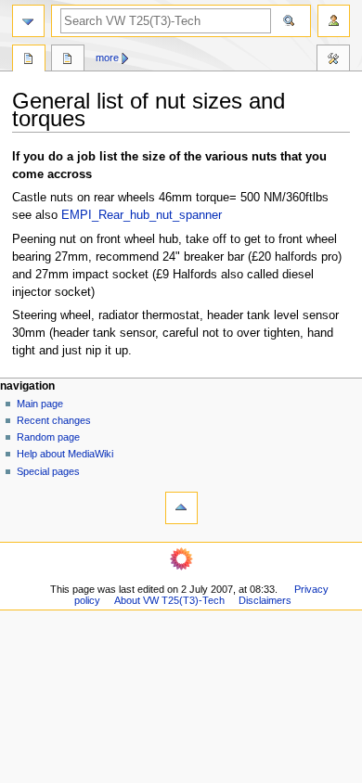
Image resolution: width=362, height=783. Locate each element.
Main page (40, 403)
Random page (48, 437)
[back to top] (181, 508)
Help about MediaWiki (65, 453)
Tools (333, 60)
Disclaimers (265, 600)
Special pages (48, 471)
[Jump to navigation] (28, 21)
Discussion (68, 60)
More (107, 57)
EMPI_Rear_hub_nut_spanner (141, 215)
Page (29, 60)
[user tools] (333, 21)
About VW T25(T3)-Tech (169, 600)
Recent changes (54, 420)
